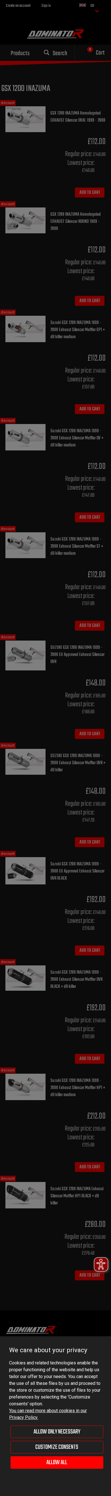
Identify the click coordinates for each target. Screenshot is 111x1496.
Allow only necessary (57, 1432)
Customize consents (56, 1447)
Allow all (56, 1462)
